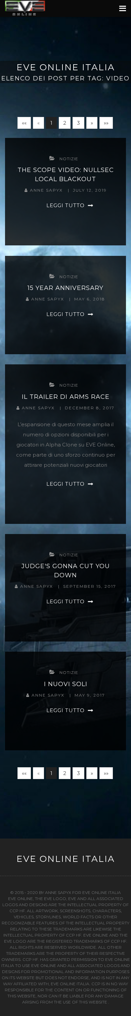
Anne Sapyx (47, 190)
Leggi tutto (65, 205)
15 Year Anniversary (65, 288)
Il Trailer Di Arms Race (66, 397)
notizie (68, 158)
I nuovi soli (65, 684)
